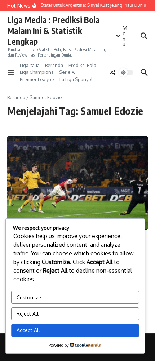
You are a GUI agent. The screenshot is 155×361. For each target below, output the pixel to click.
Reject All (28, 314)
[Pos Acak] (112, 72)
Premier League (37, 79)
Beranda (54, 65)
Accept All (28, 330)
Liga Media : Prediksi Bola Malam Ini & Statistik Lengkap (53, 30)
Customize (29, 297)
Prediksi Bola (82, 65)
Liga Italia (30, 65)
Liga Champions (37, 72)
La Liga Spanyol (76, 79)
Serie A (67, 72)
